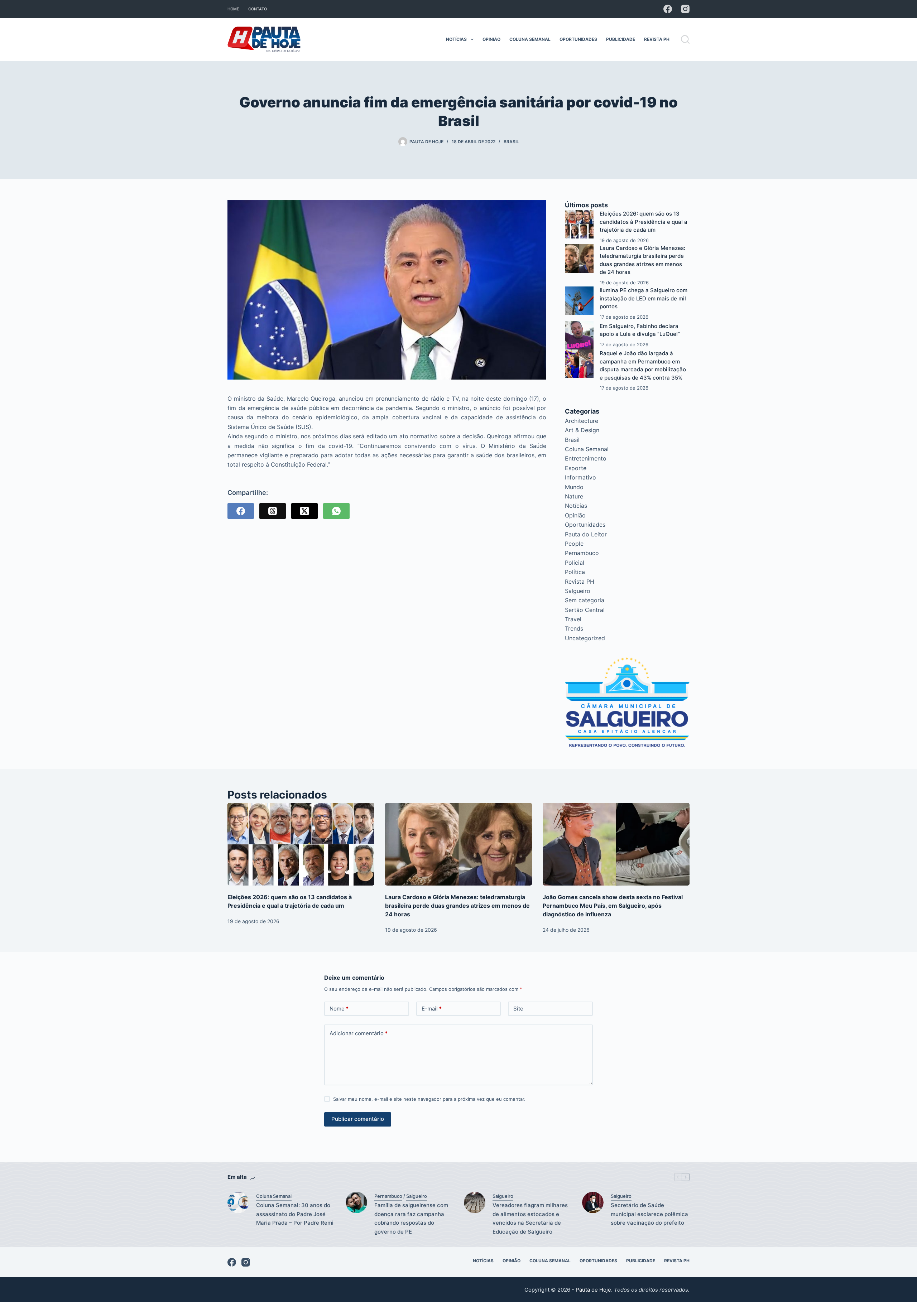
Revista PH (656, 39)
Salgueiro (577, 590)
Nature (574, 496)
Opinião (491, 39)
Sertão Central (585, 609)
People (574, 543)
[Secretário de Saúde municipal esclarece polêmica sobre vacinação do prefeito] (593, 1202)
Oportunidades (578, 39)
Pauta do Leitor (586, 534)
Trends (574, 628)
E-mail (432, 1008)
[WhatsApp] (336, 511)
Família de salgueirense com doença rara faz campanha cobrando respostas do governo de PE (411, 1218)
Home (233, 8)
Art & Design (582, 430)
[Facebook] (667, 9)
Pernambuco (582, 552)
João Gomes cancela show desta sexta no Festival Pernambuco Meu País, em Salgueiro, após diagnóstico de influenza (613, 905)
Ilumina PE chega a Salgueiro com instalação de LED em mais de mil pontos (643, 298)
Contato (257, 8)
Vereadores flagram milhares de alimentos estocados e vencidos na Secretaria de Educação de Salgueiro (530, 1218)
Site (518, 1008)
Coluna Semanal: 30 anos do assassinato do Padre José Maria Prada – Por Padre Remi (294, 1214)
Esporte (575, 468)
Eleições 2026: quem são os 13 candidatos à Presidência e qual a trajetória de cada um (643, 221)
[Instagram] (685, 9)
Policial (574, 562)
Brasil (511, 141)
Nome (339, 1008)
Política (575, 571)
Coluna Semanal (530, 39)
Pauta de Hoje (593, 1289)
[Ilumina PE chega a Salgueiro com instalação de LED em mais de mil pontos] (579, 300)
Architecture (581, 420)
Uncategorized (585, 638)
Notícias (456, 39)
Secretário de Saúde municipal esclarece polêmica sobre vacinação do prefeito (649, 1214)
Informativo (580, 477)
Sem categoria (584, 600)
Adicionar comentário (359, 1033)
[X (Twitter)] (304, 511)
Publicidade (620, 39)
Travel (573, 619)
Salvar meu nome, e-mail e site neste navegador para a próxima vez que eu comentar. (429, 1099)
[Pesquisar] (685, 39)
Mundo (574, 487)
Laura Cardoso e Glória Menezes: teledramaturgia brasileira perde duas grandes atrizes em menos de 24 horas (457, 905)
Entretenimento (585, 458)
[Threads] (272, 511)
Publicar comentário (357, 1118)
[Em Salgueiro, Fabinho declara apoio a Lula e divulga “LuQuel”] (579, 335)
